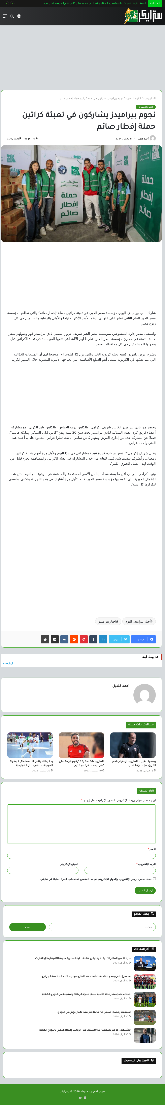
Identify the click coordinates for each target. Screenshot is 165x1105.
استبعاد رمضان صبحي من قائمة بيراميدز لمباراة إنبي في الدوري (94, 1012)
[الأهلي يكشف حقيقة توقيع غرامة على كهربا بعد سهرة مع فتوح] (81, 745)
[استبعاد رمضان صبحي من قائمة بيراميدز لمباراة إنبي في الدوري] (145, 1017)
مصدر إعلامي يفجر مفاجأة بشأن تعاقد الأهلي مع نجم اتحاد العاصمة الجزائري (86, 976)
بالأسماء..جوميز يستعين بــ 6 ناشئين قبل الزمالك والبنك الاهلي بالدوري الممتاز (85, 1030)
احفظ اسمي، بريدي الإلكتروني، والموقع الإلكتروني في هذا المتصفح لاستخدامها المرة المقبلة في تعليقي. (96, 879)
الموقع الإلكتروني (69, 863)
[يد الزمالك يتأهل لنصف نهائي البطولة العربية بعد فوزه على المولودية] (30, 745)
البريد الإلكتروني (146, 863)
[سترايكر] (143, 16)
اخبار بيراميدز (107, 621)
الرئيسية (148, 98)
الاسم (151, 848)
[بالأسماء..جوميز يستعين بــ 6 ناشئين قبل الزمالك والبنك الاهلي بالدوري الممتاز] (145, 1035)
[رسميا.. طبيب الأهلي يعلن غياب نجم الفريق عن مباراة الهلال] (133, 745)
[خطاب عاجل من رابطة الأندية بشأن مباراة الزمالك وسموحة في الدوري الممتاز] (145, 999)
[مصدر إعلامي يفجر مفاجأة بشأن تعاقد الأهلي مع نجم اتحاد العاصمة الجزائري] (145, 981)
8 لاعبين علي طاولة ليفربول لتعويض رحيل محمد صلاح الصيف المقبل (108, 3)
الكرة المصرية (133, 98)
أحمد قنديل (143, 138)
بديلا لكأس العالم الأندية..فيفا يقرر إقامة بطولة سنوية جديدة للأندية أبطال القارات (83, 958)
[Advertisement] (81, 56)
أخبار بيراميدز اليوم (138, 621)
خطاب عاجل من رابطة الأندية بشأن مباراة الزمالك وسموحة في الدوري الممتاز (86, 994)
